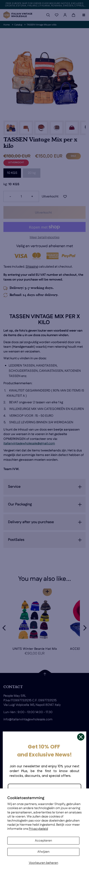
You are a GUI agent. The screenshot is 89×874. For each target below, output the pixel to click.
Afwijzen (43, 851)
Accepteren (43, 840)
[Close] (80, 736)
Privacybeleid (38, 829)
